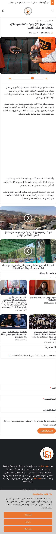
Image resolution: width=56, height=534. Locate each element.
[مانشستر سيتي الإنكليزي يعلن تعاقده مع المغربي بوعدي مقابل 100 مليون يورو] (13, 321)
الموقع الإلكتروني (49, 410)
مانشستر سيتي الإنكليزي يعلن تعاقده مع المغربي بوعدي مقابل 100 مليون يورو (14, 334)
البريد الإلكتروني (49, 399)
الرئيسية (39, 20)
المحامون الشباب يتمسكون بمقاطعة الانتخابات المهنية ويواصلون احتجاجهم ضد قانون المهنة (44, 335)
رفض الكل (28, 529)
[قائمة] (52, 12)
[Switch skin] (3, 12)
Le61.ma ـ (48, 20)
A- (46, 79)
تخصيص (28, 522)
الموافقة (28, 515)
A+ (10, 79)
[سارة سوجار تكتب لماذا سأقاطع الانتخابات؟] (42, 287)
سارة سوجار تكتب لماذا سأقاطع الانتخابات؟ (43, 299)
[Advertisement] (28, 147)
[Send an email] (42, 33)
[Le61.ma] (28, 11)
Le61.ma (46, 33)
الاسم (53, 388)
